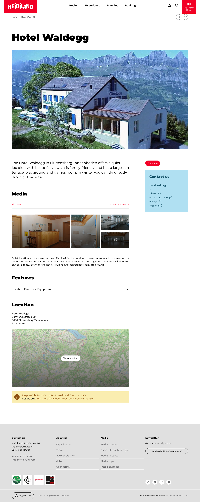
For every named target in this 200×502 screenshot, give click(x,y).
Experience (92, 5)
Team (59, 450)
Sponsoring (63, 466)
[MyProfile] (169, 5)
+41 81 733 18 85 (159, 197)
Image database (110, 466)
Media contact (109, 444)
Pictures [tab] (16, 204)
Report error (29, 398)
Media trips (107, 461)
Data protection (51, 496)
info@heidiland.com (24, 459)
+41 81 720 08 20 (22, 456)
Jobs (59, 461)
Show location (70, 358)
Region (73, 5)
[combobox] (23, 495)
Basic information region (115, 450)
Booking (130, 5)
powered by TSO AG (179, 496)
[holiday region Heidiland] (20, 6)
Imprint (65, 496)
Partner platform (66, 455)
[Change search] (177, 5)
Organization (63, 444)
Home (14, 17)
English (22, 496)
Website (154, 205)
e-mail (153, 201)
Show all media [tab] (118, 204)
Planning (112, 5)
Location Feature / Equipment (32, 289)
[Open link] (147, 482)
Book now (152, 163)
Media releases (109, 455)
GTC (40, 496)
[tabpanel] (70, 231)
